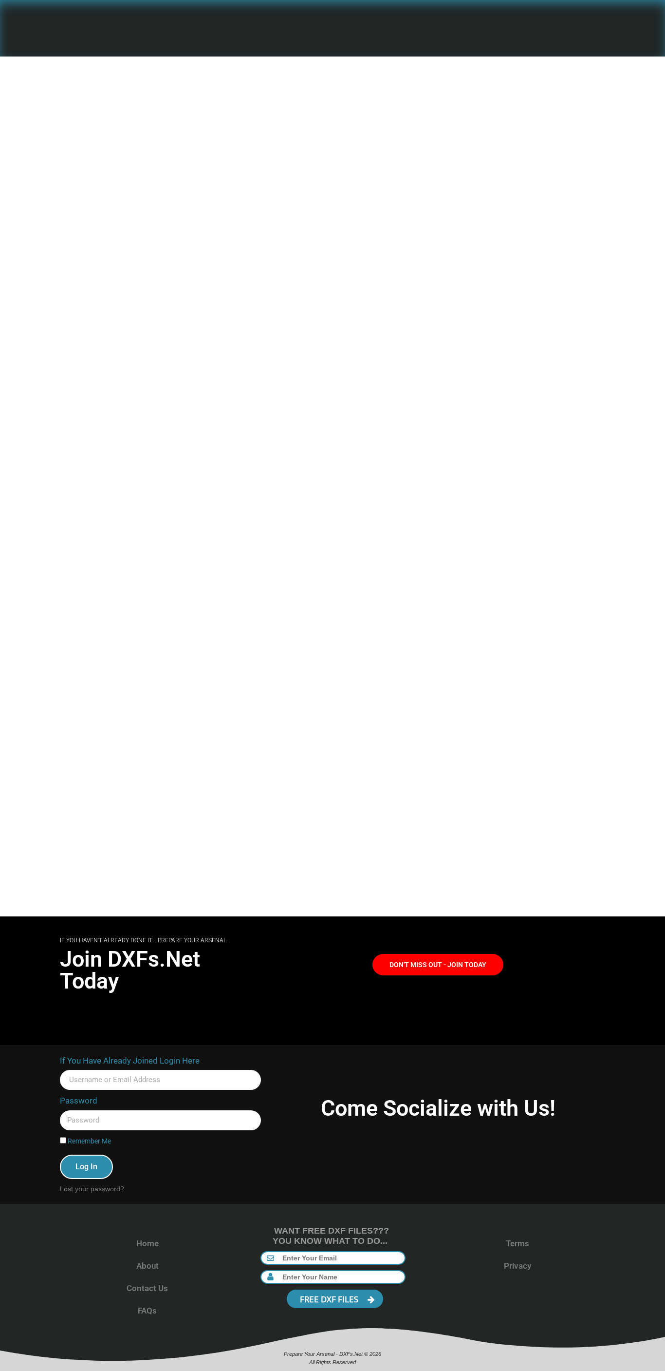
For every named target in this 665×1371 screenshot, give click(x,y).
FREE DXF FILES (330, 1299)
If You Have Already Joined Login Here (130, 1061)
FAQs (147, 1310)
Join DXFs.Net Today (130, 970)
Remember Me (88, 1141)
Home (147, 1243)
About (147, 1266)
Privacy (517, 1266)
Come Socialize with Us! (438, 1108)
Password (78, 1100)
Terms (517, 1243)
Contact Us (147, 1288)
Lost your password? (92, 1189)
